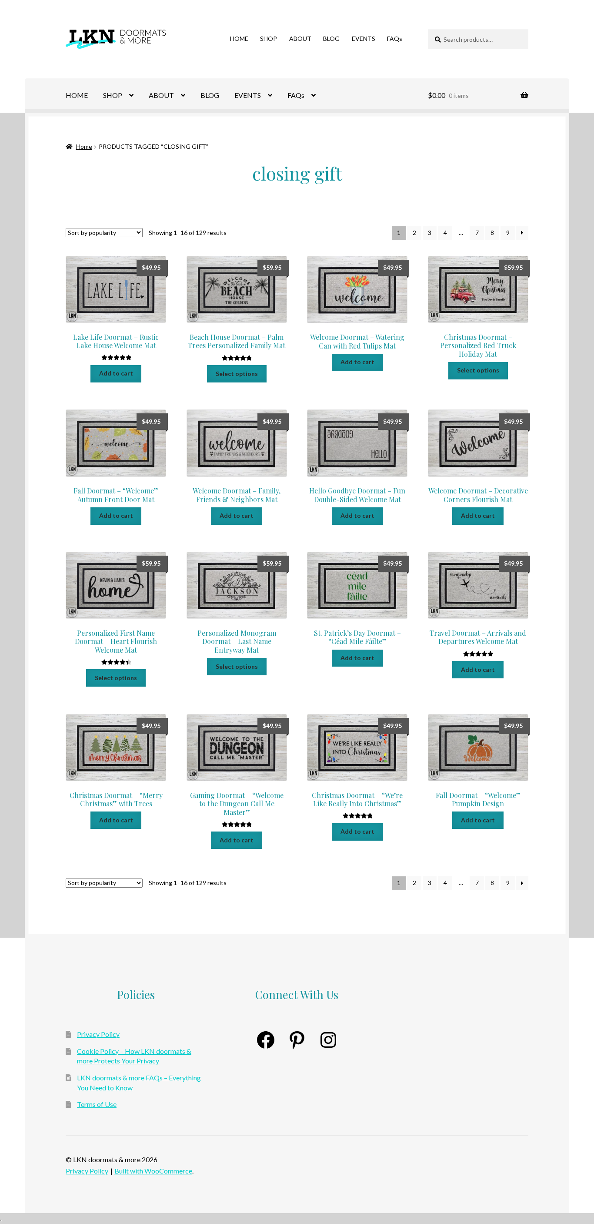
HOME (239, 38)
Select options (237, 373)
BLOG (331, 38)
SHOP (268, 38)
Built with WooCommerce (153, 1171)
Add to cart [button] (116, 373)
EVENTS (363, 38)
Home (84, 146)
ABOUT (300, 38)
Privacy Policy (98, 1034)
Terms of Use (97, 1104)
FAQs (394, 38)
